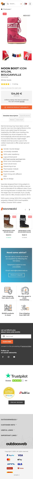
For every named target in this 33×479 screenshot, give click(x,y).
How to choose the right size (11, 88)
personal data (26, 346)
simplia (16, 475)
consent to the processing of (16, 346)
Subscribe (7, 341)
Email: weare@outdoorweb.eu (16, 270)
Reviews (8, 380)
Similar (22, 101)
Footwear (7, 9)
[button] (29, 210)
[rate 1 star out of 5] (2, 84)
